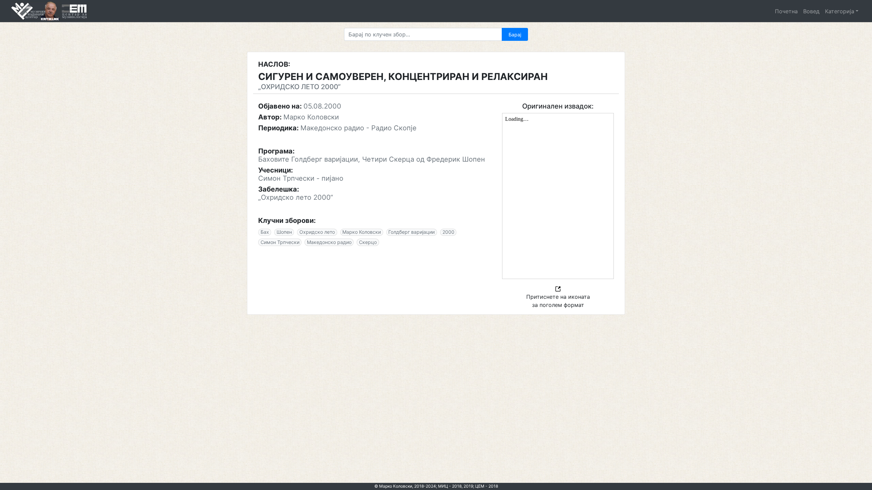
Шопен (284, 232)
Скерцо (368, 242)
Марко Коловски (361, 232)
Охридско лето (317, 232)
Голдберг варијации (411, 232)
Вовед (811, 11)
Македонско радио (329, 242)
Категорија (839, 11)
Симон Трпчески (280, 242)
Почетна (786, 11)
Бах (265, 232)
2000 (448, 232)
